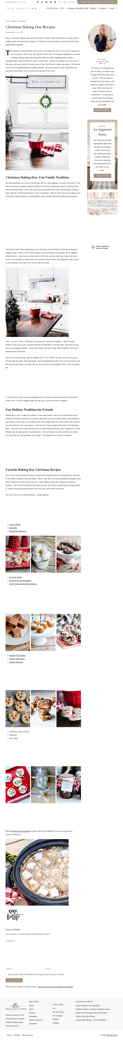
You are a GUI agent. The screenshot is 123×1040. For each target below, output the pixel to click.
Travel (111, 8)
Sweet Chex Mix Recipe (85, 1016)
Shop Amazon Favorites (15, 1019)
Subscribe (33, 1024)
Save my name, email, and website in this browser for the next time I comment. (36, 974)
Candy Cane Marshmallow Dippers (23, 584)
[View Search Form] (116, 8)
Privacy (32, 1013)
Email (48, 969)
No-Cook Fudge (15, 577)
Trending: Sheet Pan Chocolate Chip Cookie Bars (98, 2)
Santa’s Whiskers (16, 662)
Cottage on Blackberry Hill (77, 8)
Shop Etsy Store (12, 1026)
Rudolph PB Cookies (17, 655)
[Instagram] (46, 2)
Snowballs (13, 528)
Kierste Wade (10, 32)
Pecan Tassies (15, 524)
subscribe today (20, 2)
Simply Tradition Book (14, 1022)
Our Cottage (57, 1016)
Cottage (65, 2)
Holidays (14, 21)
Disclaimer (33, 1016)
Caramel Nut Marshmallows (20, 581)
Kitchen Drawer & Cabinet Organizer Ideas (93, 1009)
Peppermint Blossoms (18, 531)
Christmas (22, 21)
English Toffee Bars (17, 659)
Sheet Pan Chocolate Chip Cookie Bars (91, 1013)
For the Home (58, 1012)
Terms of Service (36, 1020)
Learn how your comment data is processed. (55, 987)
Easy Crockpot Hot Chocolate (87, 1006)
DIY (53, 1008)
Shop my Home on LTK (15, 1015)
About (31, 1009)
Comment (11, 941)
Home (59, 2)
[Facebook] (37, 2)
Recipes (55, 1019)
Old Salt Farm (111, 1035)
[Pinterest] (50, 2)
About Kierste (71, 2)
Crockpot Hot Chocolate (20, 831)
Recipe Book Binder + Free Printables (91, 1020)
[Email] (55, 2)
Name (9, 969)
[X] (42, 2)
